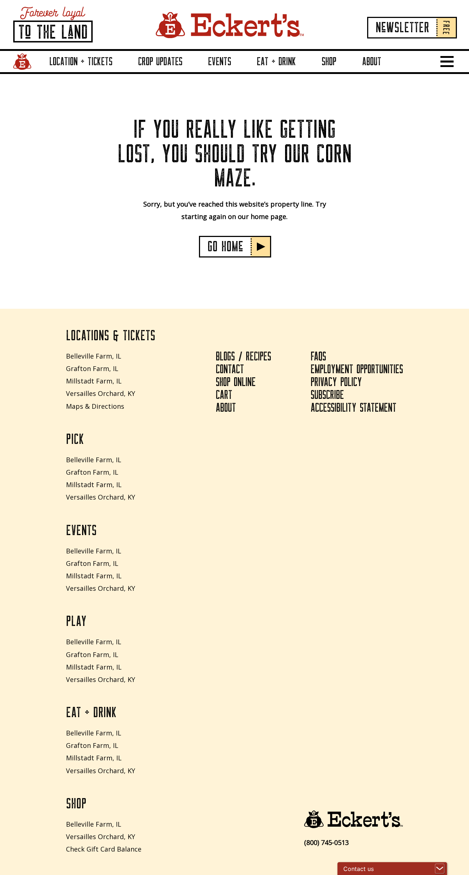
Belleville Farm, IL (93, 356)
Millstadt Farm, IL (94, 381)
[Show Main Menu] (447, 61)
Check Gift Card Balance (103, 849)
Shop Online (236, 382)
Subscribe (327, 395)
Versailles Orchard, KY (100, 393)
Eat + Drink (276, 61)
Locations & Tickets (110, 336)
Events (219, 61)
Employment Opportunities (357, 369)
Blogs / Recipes (243, 357)
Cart (224, 395)
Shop (329, 61)
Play (76, 621)
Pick (75, 439)
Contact (230, 369)
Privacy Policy (336, 382)
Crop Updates (160, 61)
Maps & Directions (95, 406)
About (371, 61)
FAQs (318, 357)
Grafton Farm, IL (92, 368)
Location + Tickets (80, 61)
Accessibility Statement (353, 408)
